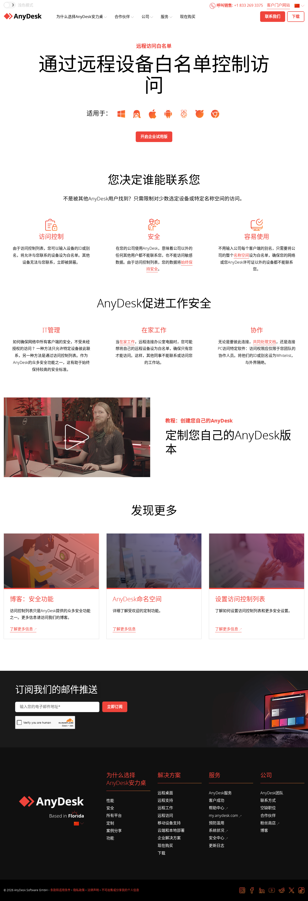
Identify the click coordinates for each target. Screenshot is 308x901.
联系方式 (268, 800)
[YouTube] (272, 890)
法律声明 (93, 890)
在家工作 (127, 342)
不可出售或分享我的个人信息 (120, 890)
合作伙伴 (122, 17)
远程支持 (165, 800)
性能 (110, 801)
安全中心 (216, 838)
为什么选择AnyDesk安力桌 (79, 17)
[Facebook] (252, 890)
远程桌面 (165, 793)
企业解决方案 (169, 838)
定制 (110, 823)
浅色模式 (25, 5)
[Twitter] (292, 890)
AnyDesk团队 (271, 793)
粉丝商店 (268, 823)
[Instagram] (242, 890)
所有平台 (114, 816)
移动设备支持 (169, 823)
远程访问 (165, 816)
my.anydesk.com (223, 816)
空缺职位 (268, 808)
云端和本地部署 (171, 830)
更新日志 (216, 846)
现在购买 (187, 17)
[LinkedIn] (262, 890)
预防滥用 (216, 823)
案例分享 (114, 831)
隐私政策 (79, 890)
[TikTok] (301, 890)
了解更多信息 (21, 629)
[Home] (23, 16)
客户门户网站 (278, 5)
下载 (161, 853)
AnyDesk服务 (220, 793)
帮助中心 (216, 808)
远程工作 (165, 808)
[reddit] (282, 890)
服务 (164, 17)
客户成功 (216, 800)
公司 (145, 17)
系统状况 (216, 830)
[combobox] (300, 6)
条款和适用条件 (60, 890)
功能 (110, 838)
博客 (264, 830)
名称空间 (241, 255)
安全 (110, 808)
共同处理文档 (264, 342)
